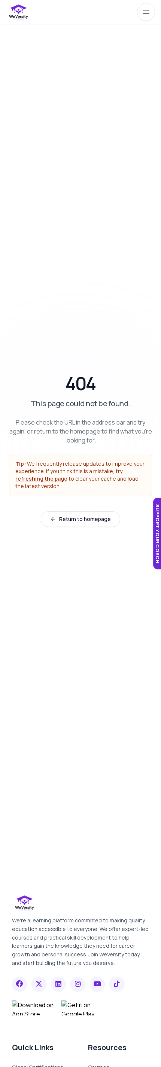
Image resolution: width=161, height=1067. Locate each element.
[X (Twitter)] (38, 984)
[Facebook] (19, 984)
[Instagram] (77, 984)
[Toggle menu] (146, 12)
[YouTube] (97, 984)
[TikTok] (116, 984)
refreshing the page (41, 478)
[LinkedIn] (58, 984)
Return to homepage (85, 518)
